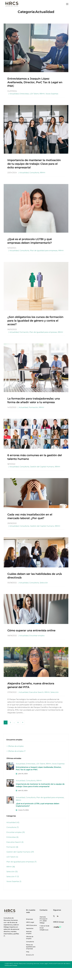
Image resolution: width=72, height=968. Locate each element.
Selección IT (12, 877)
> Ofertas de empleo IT (16, 751)
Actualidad (14, 94)
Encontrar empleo (37, 636)
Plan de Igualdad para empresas (43, 251)
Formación (24, 332)
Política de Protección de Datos (59, 963)
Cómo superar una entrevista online (31, 630)
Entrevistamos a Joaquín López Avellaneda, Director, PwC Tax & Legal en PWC (34, 82)
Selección (44, 583)
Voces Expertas (52, 94)
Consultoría (34, 173)
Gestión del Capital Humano (42, 467)
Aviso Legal (44, 963)
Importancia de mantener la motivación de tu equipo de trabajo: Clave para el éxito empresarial (34, 164)
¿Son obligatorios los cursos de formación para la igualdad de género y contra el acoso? (35, 320)
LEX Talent (34, 94)
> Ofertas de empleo (15, 746)
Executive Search (36, 692)
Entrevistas (24, 94)
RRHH (42, 94)
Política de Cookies (11, 965)
